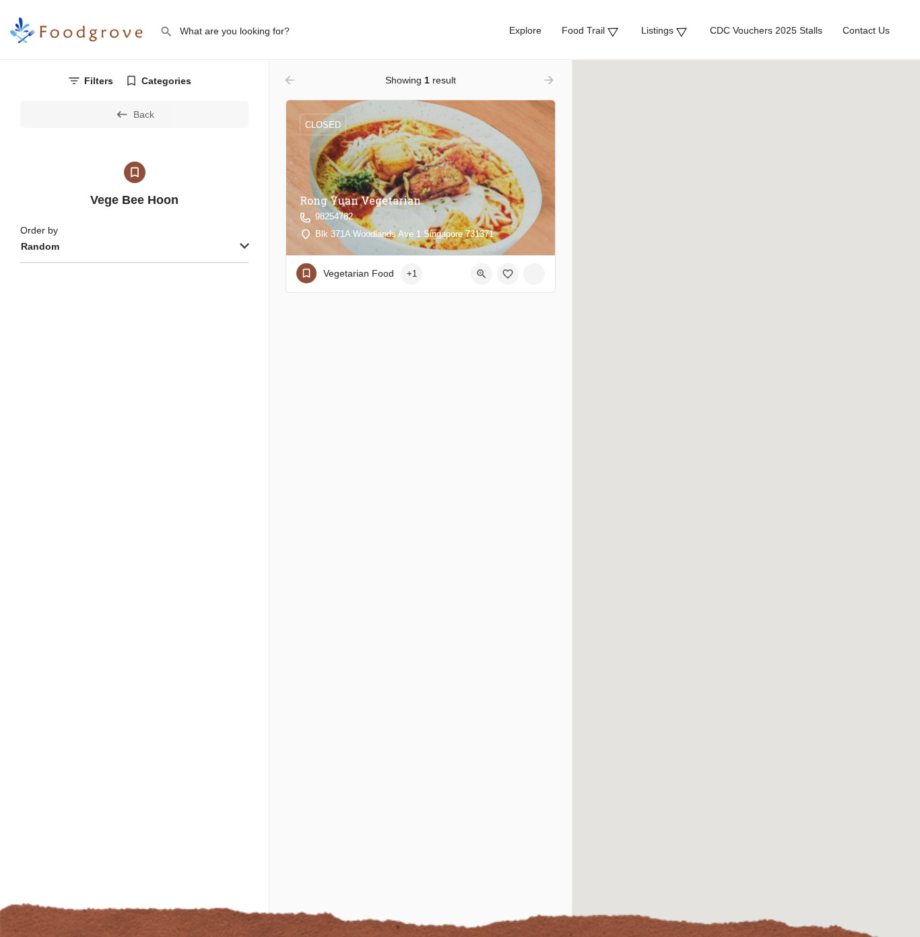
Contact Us (866, 30)
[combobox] (134, 247)
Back (143, 114)
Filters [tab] (98, 80)
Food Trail (587, 30)
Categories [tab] (166, 80)
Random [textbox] (40, 246)
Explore (525, 30)
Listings (661, 30)
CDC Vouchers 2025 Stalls (766, 30)
